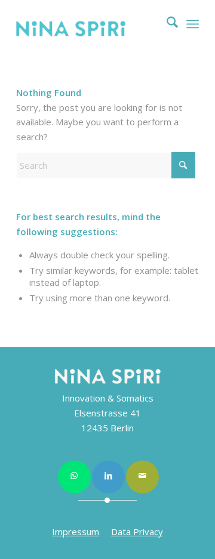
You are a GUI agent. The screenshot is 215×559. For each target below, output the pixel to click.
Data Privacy (137, 532)
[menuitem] (166, 24)
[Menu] (192, 24)
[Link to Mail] (142, 477)
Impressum (75, 532)
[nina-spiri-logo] (89, 28)
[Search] (166, 24)
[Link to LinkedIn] (108, 477)
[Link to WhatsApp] (74, 477)
